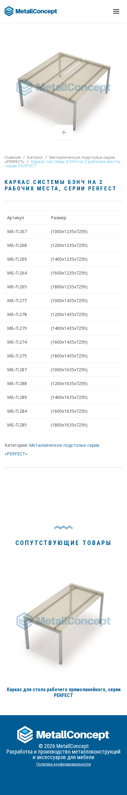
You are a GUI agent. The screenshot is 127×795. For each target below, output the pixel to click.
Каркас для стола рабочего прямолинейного (64, 692)
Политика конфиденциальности (63, 764)
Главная (13, 157)
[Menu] (116, 11)
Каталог (35, 157)
